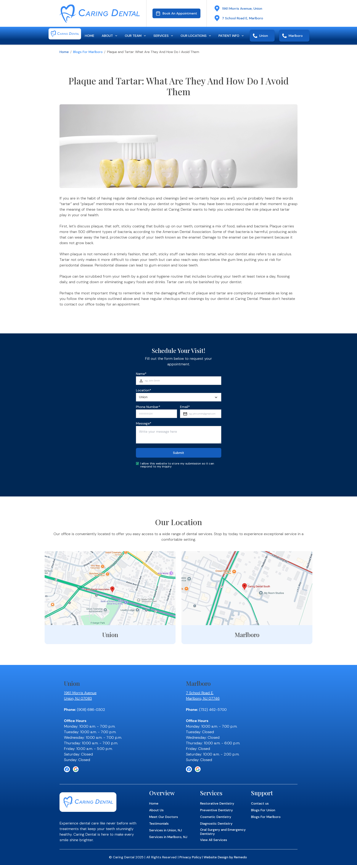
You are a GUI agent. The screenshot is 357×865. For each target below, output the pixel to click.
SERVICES (161, 35)
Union (263, 35)
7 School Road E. (199, 692)
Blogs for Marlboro (88, 52)
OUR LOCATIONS (194, 35)
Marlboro (296, 35)
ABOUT (107, 35)
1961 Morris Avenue (80, 692)
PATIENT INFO (228, 35)
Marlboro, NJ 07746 (203, 698)
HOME (89, 35)
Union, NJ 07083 (78, 698)
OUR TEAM (133, 35)
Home (64, 52)
